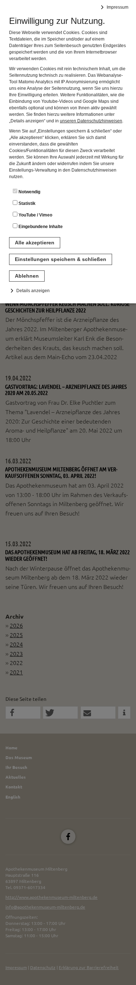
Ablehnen (27, 276)
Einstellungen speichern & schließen (60, 259)
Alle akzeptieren (34, 242)
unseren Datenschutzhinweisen (91, 120)
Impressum (117, 7)
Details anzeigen (33, 290)
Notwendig (28, 191)
